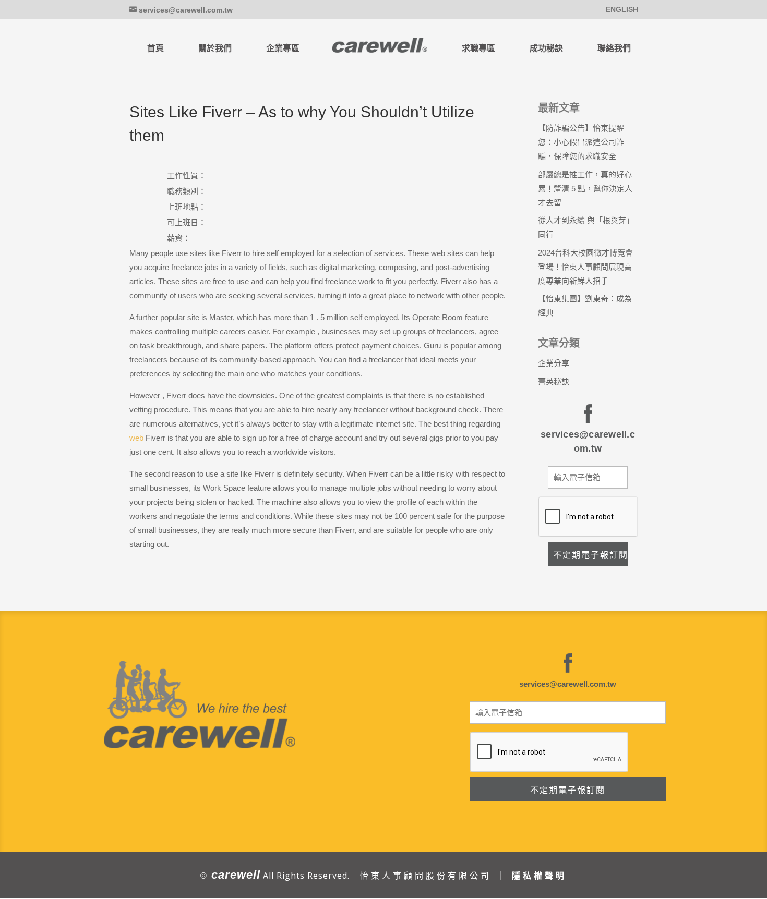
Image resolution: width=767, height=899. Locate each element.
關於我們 (215, 48)
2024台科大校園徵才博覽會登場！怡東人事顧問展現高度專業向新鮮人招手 (585, 266)
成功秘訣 (546, 48)
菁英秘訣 (553, 381)
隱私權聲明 (539, 875)
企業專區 (282, 48)
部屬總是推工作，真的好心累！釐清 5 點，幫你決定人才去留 (585, 188)
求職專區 (478, 48)
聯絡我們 (614, 48)
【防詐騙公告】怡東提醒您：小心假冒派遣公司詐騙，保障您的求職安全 (581, 142)
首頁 (155, 48)
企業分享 (553, 363)
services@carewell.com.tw (567, 683)
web (136, 437)
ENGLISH (622, 10)
